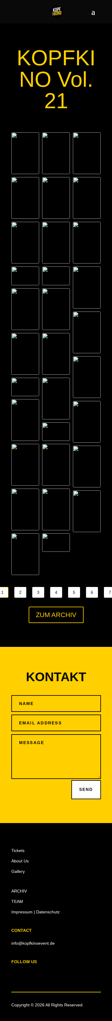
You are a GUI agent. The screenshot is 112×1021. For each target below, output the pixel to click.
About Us (20, 861)
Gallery (18, 871)
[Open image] (25, 153)
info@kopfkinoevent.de (33, 943)
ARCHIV (19, 891)
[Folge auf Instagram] (28, 975)
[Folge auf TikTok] (52, 975)
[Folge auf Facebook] (16, 975)
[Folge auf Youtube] (40, 975)
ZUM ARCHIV (56, 615)
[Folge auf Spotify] (64, 975)
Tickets (17, 850)
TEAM (17, 901)
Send (86, 789)
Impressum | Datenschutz (35, 912)
